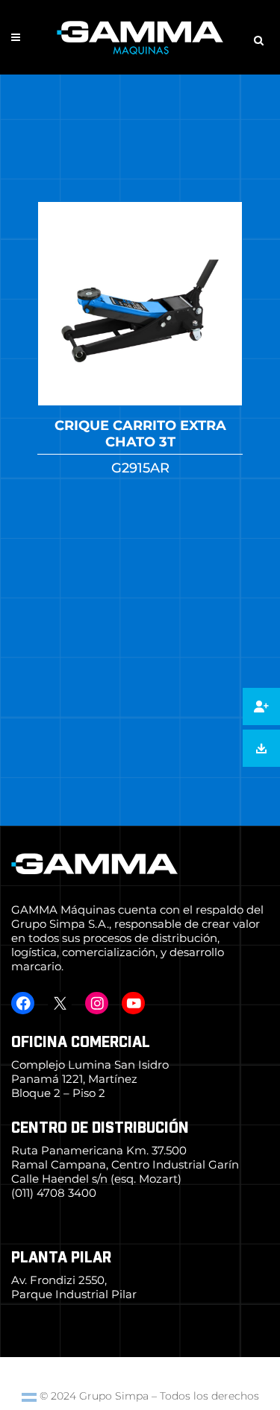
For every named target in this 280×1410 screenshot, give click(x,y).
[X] (59, 1003)
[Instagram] (96, 1003)
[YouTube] (133, 1003)
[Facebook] (22, 1003)
